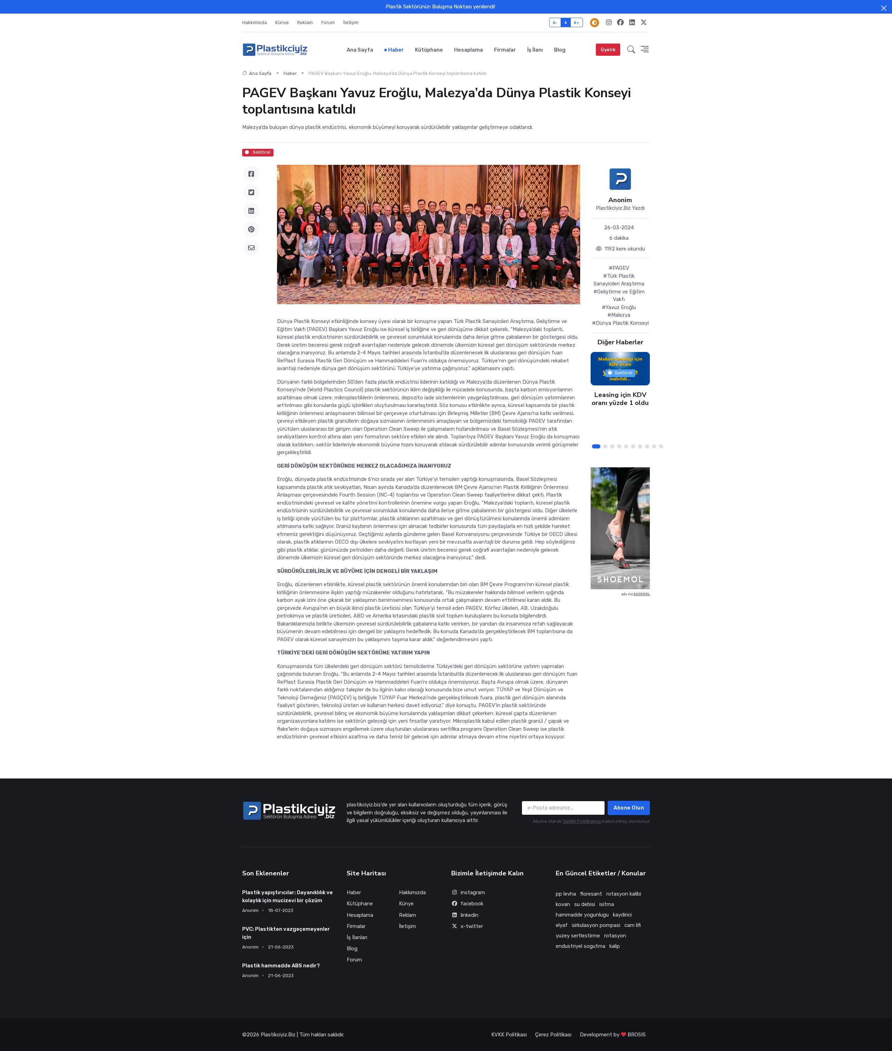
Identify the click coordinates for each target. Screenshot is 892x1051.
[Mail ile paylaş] (251, 247)
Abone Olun (629, 808)
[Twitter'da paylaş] (251, 192)
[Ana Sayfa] (275, 49)
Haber (396, 50)
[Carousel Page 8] (647, 446)
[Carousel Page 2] (605, 446)
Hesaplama (468, 50)
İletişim (351, 22)
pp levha (566, 894)
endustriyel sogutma (580, 946)
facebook (472, 903)
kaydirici (622, 915)
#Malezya (618, 315)
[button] (631, 50)
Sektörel (261, 152)
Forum (328, 22)
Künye (282, 22)
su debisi (584, 904)
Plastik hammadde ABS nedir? (281, 965)
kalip (614, 946)
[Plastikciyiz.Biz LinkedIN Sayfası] (632, 22)
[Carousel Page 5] (626, 446)
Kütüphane (429, 50)
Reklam (305, 22)
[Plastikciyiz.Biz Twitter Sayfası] (644, 22)
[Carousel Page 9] (654, 446)
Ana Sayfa (360, 50)
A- (555, 22)
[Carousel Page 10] (661, 446)
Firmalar (505, 50)
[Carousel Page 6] (633, 446)
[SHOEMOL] (620, 528)
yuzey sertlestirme (578, 936)
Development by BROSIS (613, 1034)
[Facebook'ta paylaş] (251, 174)
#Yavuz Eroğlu (619, 307)
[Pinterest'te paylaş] (251, 229)
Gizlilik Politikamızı (582, 821)
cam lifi (632, 925)
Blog (560, 50)
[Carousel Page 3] (612, 446)
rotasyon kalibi (623, 894)
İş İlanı (535, 50)
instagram (473, 892)
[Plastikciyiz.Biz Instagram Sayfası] (608, 22)
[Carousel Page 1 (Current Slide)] (596, 446)
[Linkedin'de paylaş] (251, 210)
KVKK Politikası (509, 1034)
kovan (563, 904)
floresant (591, 894)
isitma (606, 904)
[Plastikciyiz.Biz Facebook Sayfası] (620, 22)
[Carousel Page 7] (640, 446)
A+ (576, 22)
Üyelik (608, 49)
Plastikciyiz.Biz (278, 1034)
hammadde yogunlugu (582, 915)
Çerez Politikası (553, 1034)
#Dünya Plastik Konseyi (620, 323)
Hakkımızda (254, 22)
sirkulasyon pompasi (596, 925)
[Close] (884, 8)
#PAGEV (619, 268)
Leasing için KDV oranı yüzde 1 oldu (620, 398)
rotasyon (615, 936)
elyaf (562, 925)
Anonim (620, 200)
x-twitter (472, 926)
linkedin (469, 915)
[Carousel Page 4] (619, 446)
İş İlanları (357, 937)
